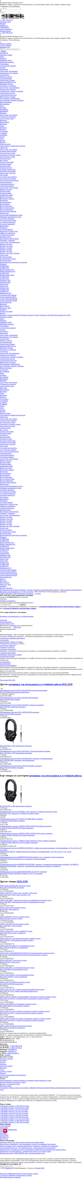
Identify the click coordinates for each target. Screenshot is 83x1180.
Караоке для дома (6, 524)
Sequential (3, 1133)
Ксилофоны (4, 377)
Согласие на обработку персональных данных (16, 1175)
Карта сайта (4, 1077)
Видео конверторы (6, 481)
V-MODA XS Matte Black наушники (12, 821)
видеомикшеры (5, 664)
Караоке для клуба (6, 519)
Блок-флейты (4, 390)
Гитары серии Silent (7, 431)
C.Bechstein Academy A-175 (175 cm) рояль (14, 1119)
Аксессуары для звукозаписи (10, 515)
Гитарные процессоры (7, 441)
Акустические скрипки (8, 450)
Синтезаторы (4, 339)
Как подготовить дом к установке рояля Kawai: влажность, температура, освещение (29, 1146)
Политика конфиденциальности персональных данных (19, 1173)
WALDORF (4, 1128)
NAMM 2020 (4, 541)
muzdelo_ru (4, 25)
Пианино (3, 320)
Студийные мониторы (7, 493)
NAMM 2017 (4, 566)
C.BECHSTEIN (5, 1126)
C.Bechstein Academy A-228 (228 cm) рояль (14, 1108)
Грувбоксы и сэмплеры (8, 350)
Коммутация (4, 484)
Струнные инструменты (8, 448)
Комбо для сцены (6, 468)
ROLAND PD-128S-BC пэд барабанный (14, 947)
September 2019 (5, 555)
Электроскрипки (6, 453)
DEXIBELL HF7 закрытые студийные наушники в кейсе (19, 813)
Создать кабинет (5, 45)
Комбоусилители (6, 461)
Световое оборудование (8, 570)
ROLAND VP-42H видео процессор (12, 1028)
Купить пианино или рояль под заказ (13, 1082)
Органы (2, 330)
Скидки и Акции (6, 1071)
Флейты (2, 411)
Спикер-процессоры (7, 508)
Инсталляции (4, 306)
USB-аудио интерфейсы (8, 665)
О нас (2, 1069)
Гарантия (3, 1064)
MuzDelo (8, 1168)
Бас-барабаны (4, 371)
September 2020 (5, 557)
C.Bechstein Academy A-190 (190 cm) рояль (14, 1106)
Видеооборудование (7, 470)
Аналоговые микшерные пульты (11, 486)
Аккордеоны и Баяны (7, 344)
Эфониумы (4, 417)
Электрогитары (5, 428)
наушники (13, 625)
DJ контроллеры (5, 533)
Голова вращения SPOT (8, 572)
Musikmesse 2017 (6, 568)
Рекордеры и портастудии (9, 504)
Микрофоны (4, 499)
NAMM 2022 (4, 539)
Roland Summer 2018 (7, 548)
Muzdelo (3, 23)
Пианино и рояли (6, 317)
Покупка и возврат (6, 1058)
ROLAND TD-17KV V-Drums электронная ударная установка (21, 1013)
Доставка (3, 1060)
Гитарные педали (6, 439)
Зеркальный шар (5, 577)
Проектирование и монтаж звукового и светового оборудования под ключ (25, 1080)
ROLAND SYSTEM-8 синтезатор (11, 984)
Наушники (3, 501)
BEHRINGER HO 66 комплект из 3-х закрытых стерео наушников (23, 859)
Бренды (2, 579)
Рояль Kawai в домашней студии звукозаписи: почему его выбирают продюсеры (28, 1144)
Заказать (22, 604)
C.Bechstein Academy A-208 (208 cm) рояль (14, 1120)
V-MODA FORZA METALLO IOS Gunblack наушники (19, 842)
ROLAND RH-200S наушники (10, 714)
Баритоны (3, 388)
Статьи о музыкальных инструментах (13, 1075)
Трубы (2, 406)
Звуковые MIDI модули (8, 346)
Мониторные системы (7, 362)
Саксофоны (4, 400)
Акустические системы (8, 491)
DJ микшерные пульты (8, 532)
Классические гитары (7, 426)
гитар (15, 644)
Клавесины (4, 333)
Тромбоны (3, 404)
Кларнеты (3, 395)
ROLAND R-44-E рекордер (9, 909)
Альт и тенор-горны (7, 386)
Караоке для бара (6, 522)
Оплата (2, 1062)
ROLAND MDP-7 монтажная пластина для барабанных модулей (22, 902)
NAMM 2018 (4, 546)
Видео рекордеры (6, 477)
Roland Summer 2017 (7, 542)
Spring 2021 (4, 561)
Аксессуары (4, 528)
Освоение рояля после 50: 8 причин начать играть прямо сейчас (22, 1142)
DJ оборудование (6, 530)
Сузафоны (3, 402)
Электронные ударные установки (11, 357)
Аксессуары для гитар (7, 444)
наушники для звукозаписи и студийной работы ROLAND (40, 684)
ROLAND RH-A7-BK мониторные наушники (16, 746)
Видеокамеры (5, 475)
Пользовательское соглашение (10, 1177)
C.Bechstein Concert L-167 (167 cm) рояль (14, 1109)
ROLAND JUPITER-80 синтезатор (12, 887)
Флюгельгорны (5, 413)
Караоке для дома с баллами (9, 526)
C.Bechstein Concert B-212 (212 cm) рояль (14, 1113)
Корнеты (3, 397)
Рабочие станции (6, 340)
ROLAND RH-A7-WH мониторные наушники (16, 753)
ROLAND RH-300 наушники (10, 699)
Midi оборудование (6, 348)
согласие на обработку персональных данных (19, 608)
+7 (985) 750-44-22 (6, 20)
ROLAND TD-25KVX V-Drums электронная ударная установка (22, 1020)
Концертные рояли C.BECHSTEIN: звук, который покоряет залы (22, 1153)
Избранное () (5, 47)
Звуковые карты (5, 510)
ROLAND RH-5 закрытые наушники (13, 707)
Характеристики (5, 622)
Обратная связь (5, 22)
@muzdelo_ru (11, 1051)
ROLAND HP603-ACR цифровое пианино (15, 1006)
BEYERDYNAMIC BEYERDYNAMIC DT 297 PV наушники (21, 873)
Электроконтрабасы (7, 457)
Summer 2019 (4, 553)
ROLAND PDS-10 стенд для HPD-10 (12, 933)
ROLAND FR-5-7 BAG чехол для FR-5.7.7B (15, 895)
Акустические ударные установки (12, 366)
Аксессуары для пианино (9, 335)
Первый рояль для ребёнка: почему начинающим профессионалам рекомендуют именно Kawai (33, 1149)
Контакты (3, 304)
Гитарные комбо (5, 433)
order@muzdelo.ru (6, 29)
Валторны (3, 391)
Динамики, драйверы (7, 513)
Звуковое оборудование (8, 482)
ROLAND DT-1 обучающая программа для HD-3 (17, 940)
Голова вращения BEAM (8, 573)
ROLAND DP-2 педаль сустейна (11, 918)
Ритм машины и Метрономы (10, 364)
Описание (3, 620)
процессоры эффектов (7, 645)
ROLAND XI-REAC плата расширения (13, 977)
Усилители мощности (7, 495)
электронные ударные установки (11, 642)
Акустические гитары (7, 422)
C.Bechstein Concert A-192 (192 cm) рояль (14, 1111)
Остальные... (4, 331)
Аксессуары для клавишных (10, 353)
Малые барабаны (6, 368)
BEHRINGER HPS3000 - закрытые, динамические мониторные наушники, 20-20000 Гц (30, 866)
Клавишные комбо (6, 466)
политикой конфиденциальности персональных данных (59, 606)
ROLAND (17, 627)
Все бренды (4, 1139)
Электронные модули (7, 359)
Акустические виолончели (9, 451)
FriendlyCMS (40, 1168)
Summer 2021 (4, 562)
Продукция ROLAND (7, 680)
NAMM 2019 (4, 550)
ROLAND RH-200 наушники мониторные (14, 692)
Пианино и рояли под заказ (29, 315)
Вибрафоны (4, 379)
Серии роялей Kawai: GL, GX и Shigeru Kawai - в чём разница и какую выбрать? (28, 1148)
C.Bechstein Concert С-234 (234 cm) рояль (14, 1115)
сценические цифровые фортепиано (12, 638)
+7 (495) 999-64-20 (6, 33)
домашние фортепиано (8, 653)
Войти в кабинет (6, 43)
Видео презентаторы (7, 479)
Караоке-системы (6, 517)
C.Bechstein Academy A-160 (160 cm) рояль (14, 1122)
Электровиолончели (7, 455)
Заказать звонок (5, 31)
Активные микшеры (7, 490)
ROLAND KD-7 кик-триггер (10, 962)
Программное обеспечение (9, 512)
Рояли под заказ (5, 308)
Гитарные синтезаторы (8, 442)
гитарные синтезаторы (8, 649)
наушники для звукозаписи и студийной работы (55, 775)
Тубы (2, 408)
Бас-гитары (4, 430)
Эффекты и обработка (7, 506)
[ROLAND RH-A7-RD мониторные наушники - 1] (20, 593)
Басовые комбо (5, 437)
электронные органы (7, 656)
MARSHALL (4, 1137)
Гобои (2, 393)
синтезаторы (4, 640)
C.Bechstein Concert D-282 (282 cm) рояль (14, 1117)
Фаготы (2, 410)
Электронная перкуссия (8, 360)
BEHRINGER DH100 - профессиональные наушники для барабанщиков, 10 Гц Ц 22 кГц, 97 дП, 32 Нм (35, 852)
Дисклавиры (4, 326)
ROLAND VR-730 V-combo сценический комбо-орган (18, 991)
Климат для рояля (6, 311)
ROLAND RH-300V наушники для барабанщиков (17, 760)
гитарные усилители (7, 647)
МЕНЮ (3, 51)
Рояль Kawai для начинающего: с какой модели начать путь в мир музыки (25, 1151)
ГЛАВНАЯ (4, 53)
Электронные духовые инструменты (12, 415)
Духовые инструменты (8, 384)
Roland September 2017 (7, 544)
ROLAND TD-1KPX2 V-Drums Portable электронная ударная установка (24, 998)
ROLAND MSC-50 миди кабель (11, 926)
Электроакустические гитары (10, 424)
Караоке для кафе (6, 521)
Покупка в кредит (6, 1066)
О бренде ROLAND (7, 624)
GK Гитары (4, 446)
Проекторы (4, 471)
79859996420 (4, 27)
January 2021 (4, 559)
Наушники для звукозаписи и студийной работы (16, 616)
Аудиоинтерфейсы (6, 502)
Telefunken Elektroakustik (8, 1129)
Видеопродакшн (5, 1086)
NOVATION (4, 1135)
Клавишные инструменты (9, 337)
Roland (9, 634)
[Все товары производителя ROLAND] (1, 631)
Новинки (3, 315)
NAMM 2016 (4, 564)
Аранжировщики (6, 342)
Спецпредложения (13, 315)
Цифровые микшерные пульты (10, 488)
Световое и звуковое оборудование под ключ (54, 315)
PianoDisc (3, 309)
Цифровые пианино (7, 324)
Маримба (3, 380)
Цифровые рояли (6, 322)
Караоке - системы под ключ (10, 1084)
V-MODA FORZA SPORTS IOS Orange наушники (17, 835)
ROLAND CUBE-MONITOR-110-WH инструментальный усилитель (23, 955)
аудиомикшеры (5, 662)
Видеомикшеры (5, 473)
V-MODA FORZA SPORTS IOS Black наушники (16, 828)
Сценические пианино (8, 328)
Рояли (2, 319)
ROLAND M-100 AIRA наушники (11, 768)
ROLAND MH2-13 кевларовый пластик (14, 969)
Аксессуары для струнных (9, 459)
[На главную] (1, 10)
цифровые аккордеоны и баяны (11, 654)
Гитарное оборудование (8, 421)
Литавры (3, 375)
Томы (2, 373)
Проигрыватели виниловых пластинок (13, 535)
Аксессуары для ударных (8, 382)
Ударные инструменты (8, 355)
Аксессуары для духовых (8, 419)
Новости (3, 1073)
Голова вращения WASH (8, 575)
